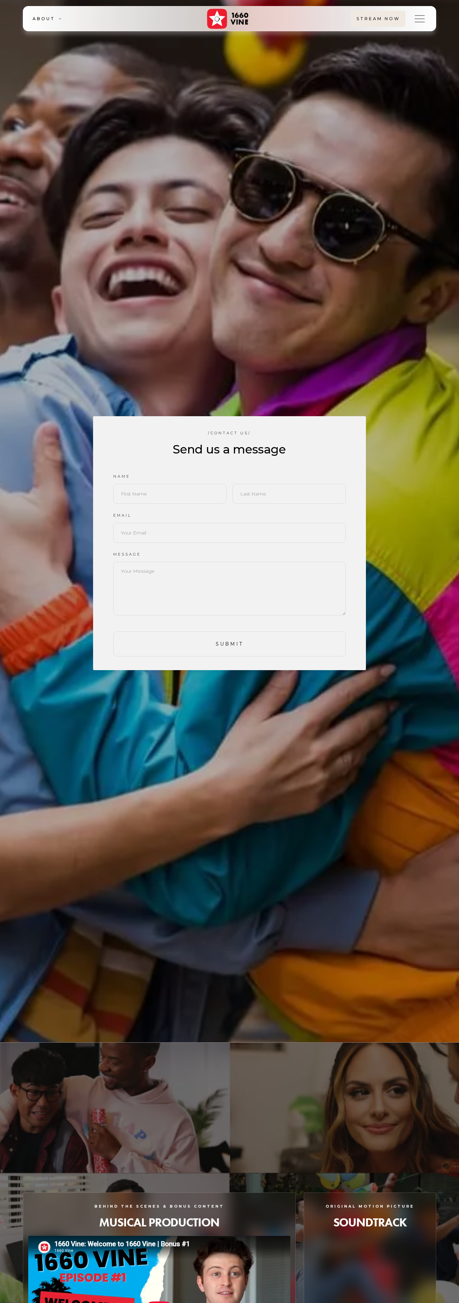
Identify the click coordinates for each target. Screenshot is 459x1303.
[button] (71, 18)
